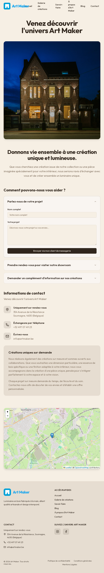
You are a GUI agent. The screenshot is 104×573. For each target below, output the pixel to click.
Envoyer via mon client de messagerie (52, 250)
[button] (52, 435)
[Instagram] (57, 532)
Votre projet (13, 222)
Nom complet (14, 209)
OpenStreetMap (82, 467)
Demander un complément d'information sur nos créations (44, 278)
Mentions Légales (69, 564)
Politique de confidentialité (59, 561)
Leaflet (68, 467)
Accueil (57, 495)
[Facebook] (66, 532)
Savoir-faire (59, 6)
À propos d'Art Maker (64, 512)
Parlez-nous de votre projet (25, 201)
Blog (83, 6)
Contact (95, 6)
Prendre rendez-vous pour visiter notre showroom (39, 265)
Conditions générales (83, 561)
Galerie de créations (42, 6)
